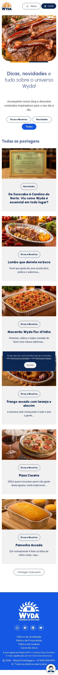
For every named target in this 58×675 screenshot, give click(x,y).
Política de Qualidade (29, 636)
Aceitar (30, 365)
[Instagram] (17, 627)
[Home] (7, 6)
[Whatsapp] (51, 668)
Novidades (42, 119)
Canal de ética (29, 647)
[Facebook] (25, 627)
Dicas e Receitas (18, 119)
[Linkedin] (33, 627)
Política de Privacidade (29, 640)
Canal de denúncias (42, 655)
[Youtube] (41, 627)
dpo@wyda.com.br (22, 655)
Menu (33, 6)
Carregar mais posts (29, 572)
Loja (50, 5)
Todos (29, 126)
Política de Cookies (29, 644)
